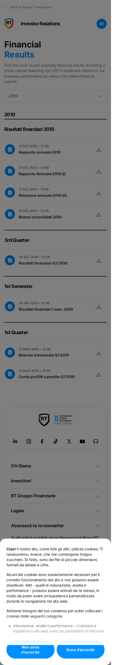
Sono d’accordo (80, 649)
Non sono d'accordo (30, 650)
